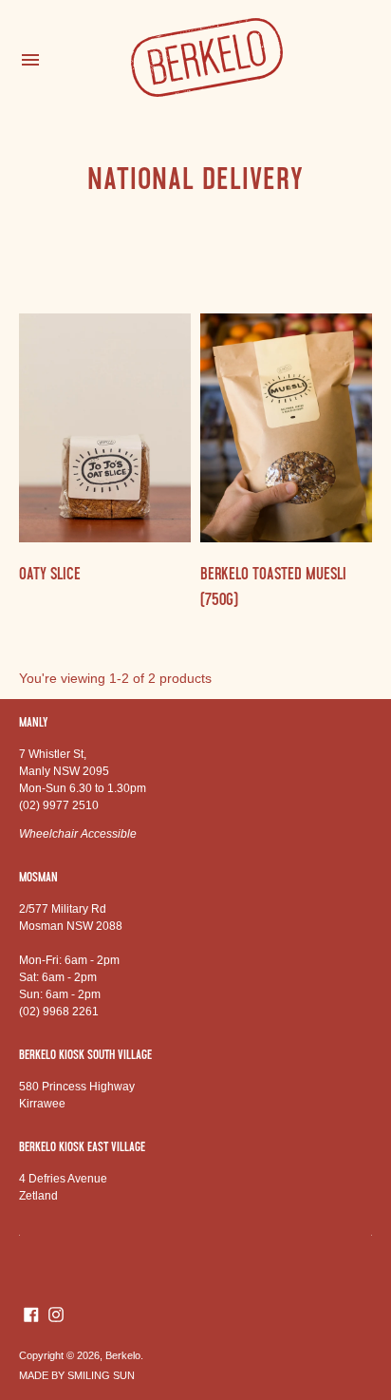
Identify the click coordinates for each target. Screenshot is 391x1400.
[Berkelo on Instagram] (56, 1313)
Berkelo (122, 1355)
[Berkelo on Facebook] (31, 1313)
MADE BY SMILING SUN (77, 1375)
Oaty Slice (50, 573)
